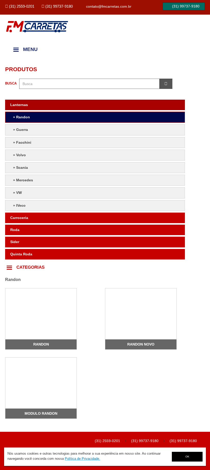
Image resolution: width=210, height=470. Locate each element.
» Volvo (19, 155)
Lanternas (19, 105)
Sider (14, 242)
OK (187, 456)
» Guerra (20, 130)
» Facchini (22, 142)
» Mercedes (23, 180)
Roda (14, 230)
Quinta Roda (21, 254)
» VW (17, 193)
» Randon (21, 117)
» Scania (20, 167)
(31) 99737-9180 (145, 441)
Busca (11, 83)
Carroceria (19, 218)
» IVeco (19, 205)
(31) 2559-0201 (107, 441)
